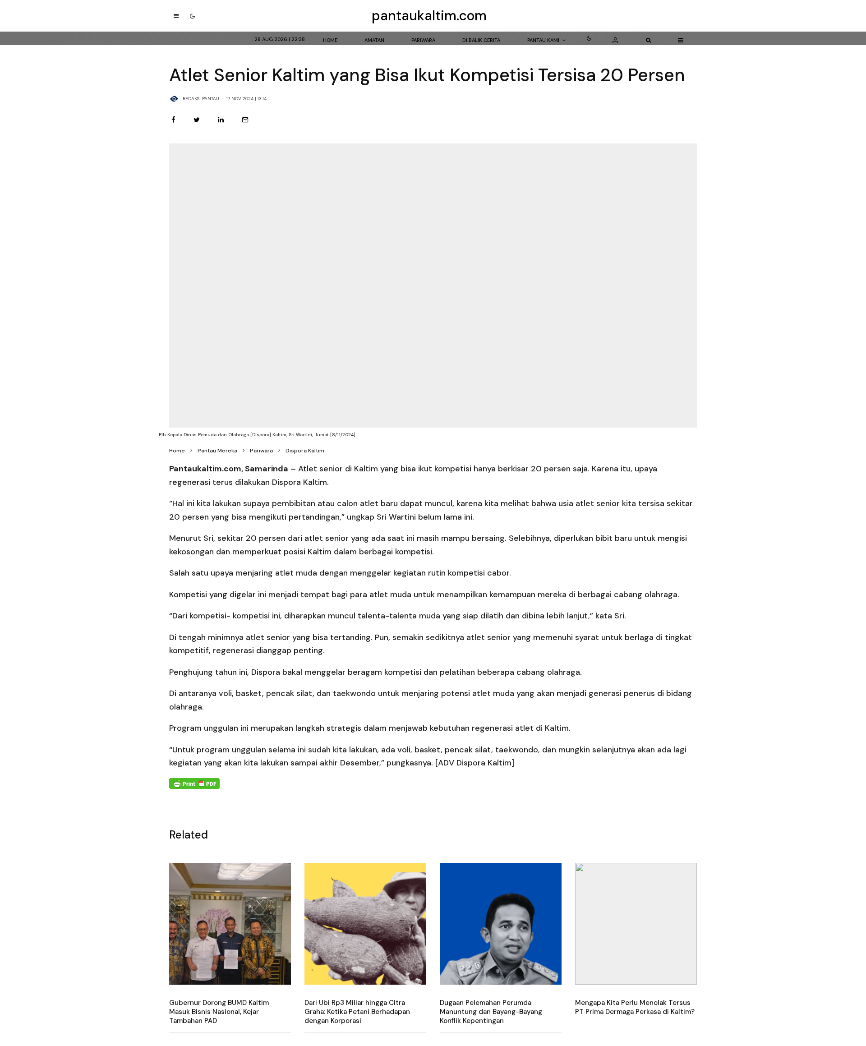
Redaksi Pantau (201, 98)
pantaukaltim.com (429, 16)
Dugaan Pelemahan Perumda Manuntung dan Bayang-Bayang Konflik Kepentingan (491, 1011)
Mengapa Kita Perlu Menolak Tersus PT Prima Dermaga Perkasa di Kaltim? (635, 1007)
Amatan (374, 40)
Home (330, 40)
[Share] (173, 119)
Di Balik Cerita (481, 40)
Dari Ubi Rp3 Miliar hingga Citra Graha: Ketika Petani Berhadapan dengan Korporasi (357, 1011)
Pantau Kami (543, 40)
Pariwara (423, 40)
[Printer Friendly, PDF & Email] (194, 783)
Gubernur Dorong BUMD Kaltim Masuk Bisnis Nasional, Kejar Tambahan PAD (219, 1011)
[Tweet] (196, 119)
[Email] (245, 119)
